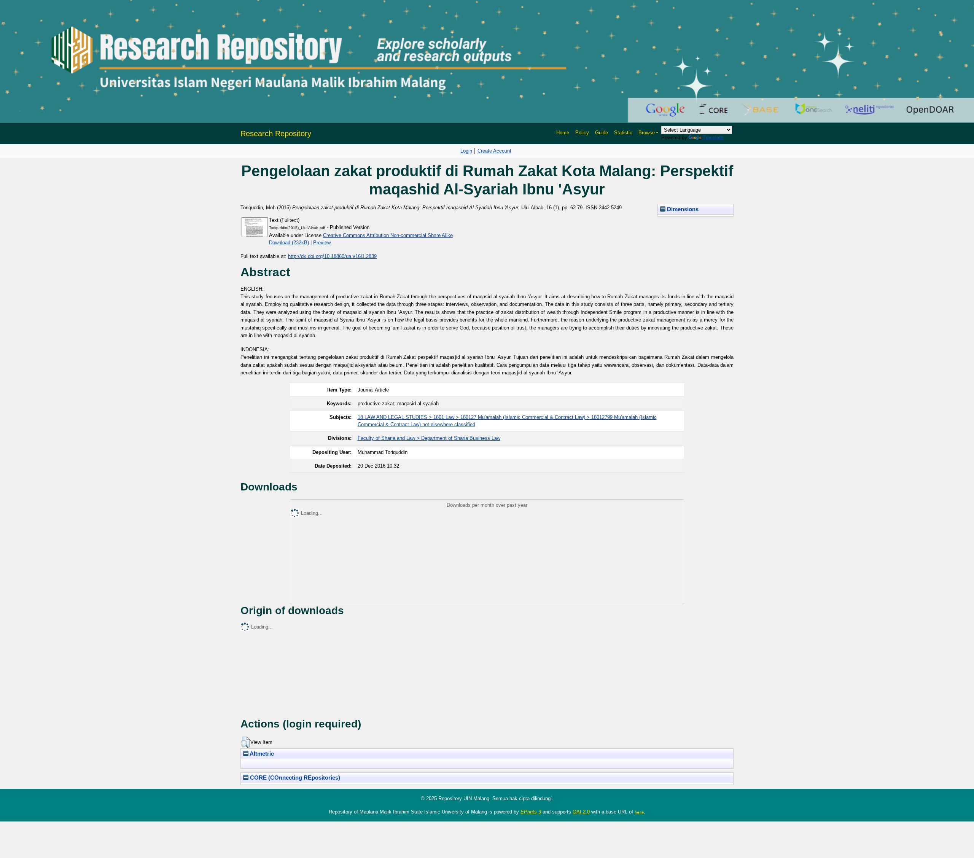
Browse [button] (646, 132)
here (639, 812)
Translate (713, 137)
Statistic (623, 132)
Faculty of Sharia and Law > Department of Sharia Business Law (429, 438)
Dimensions (682, 209)
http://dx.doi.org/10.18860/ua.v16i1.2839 (332, 256)
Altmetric (261, 754)
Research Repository (275, 133)
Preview (322, 242)
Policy (582, 132)
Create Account (494, 151)
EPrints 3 (530, 812)
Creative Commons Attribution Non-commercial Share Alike (388, 235)
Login (466, 151)
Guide (601, 132)
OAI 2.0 (581, 812)
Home (562, 132)
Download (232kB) (289, 242)
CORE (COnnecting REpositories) (294, 778)
